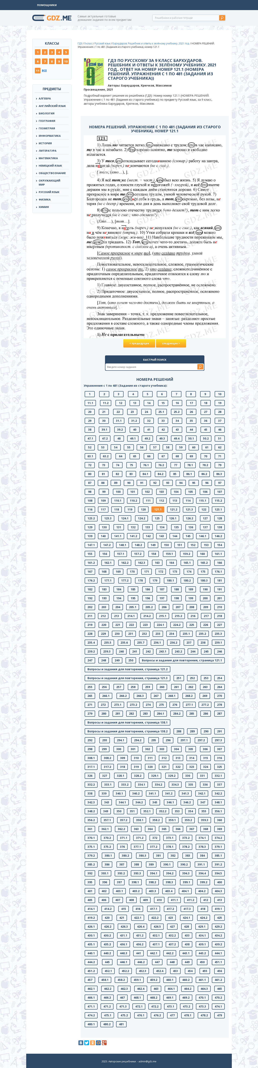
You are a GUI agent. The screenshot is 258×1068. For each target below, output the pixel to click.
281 (117, 713)
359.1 (172, 820)
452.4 (159, 971)
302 (147, 749)
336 (205, 784)
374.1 (202, 838)
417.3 (187, 909)
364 (150, 829)
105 (190, 492)
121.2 (173, 509)
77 (175, 465)
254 (219, 678)
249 (117, 660)
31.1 (119, 421)
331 (202, 776)
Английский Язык (52, 106)
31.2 (134, 421)
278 (219, 705)
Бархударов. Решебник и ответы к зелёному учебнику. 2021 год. (150, 43)
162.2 (124, 563)
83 (131, 474)
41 (148, 429)
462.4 (140, 989)
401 (89, 891)
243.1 (162, 651)
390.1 (167, 864)
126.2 (189, 518)
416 (137, 909)
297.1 (184, 740)
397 (119, 882)
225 (191, 625)
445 (107, 962)
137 (205, 527)
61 (206, 447)
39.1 (104, 429)
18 (205, 403)
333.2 (124, 784)
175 (203, 571)
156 (104, 554)
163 (157, 563)
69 (191, 456)
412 (205, 900)
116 (89, 509)
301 (133, 749)
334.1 (141, 784)
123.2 (91, 518)
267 (156, 696)
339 (104, 793)
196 (147, 598)
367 (191, 829)
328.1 (120, 776)
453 (175, 971)
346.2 (187, 802)
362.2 (121, 829)
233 (157, 634)
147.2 (106, 545)
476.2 (157, 1015)
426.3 (124, 926)
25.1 (161, 412)
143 (161, 536)
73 (103, 465)
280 (103, 713)
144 (174, 536)
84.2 (160, 474)
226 (205, 625)
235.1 (186, 634)
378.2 (185, 847)
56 (141, 447)
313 (178, 758)
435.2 (107, 944)
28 (219, 412)
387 (121, 864)
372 (154, 838)
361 (89, 829)
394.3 (185, 873)
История (45, 143)
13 (134, 403)
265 (89, 696)
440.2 (107, 953)
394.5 (218, 873)
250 (130, 660)
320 (150, 767)
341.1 (152, 793)
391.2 (218, 864)
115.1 (202, 500)
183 (104, 589)
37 (219, 421)
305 (190, 749)
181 (219, 580)
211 (89, 616)
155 (89, 554)
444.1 (218, 953)
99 (103, 492)
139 (89, 536)
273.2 (133, 705)
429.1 (201, 926)
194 (118, 598)
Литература (47, 150)
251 (178, 678)
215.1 (162, 616)
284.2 (176, 713)
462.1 (91, 989)
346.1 (170, 802)
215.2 (178, 616)
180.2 (187, 580)
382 (173, 855)
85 (174, 474)
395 (89, 882)
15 (163, 403)
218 (219, 616)
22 (118, 412)
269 (204, 696)
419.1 (218, 909)
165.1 (187, 563)
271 (89, 705)
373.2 (185, 838)
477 (172, 1015)
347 (202, 802)
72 (89, 465)
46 (219, 429)
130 (104, 527)
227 (219, 625)
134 (161, 527)
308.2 (107, 758)
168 (104, 571)
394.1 (153, 873)
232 (144, 634)
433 (187, 935)
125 (157, 518)
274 (148, 705)
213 (116, 616)
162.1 (107, 563)
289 (192, 731)
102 (147, 492)
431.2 (139, 935)
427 (172, 926)
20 (89, 412)
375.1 (91, 847)
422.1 (137, 918)
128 (219, 518)
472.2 (154, 1006)
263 (205, 687)
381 (158, 855)
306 (205, 749)
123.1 (218, 509)
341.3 (185, 793)
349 (105, 811)
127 (205, 518)
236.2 (173, 642)
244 (192, 651)
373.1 (169, 838)
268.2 (188, 696)
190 (205, 589)
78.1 (190, 465)
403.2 (135, 891)
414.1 (91, 909)
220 (103, 625)
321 (164, 767)
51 (219, 438)
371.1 (123, 838)
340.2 (135, 793)
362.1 (105, 829)
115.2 (218, 500)
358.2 (156, 820)
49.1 (133, 438)
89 (115, 483)
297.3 (218, 740)
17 (191, 403)
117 (103, 509)
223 (145, 625)
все (44, 70)
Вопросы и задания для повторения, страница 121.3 (127, 678)
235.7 (140, 642)
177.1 (107, 580)
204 (117, 607)
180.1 (170, 580)
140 (103, 536)
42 (163, 429)
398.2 (152, 882)
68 (177, 456)
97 (219, 483)
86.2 (204, 474)
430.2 (107, 935)
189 (190, 589)
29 (89, 421)
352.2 (162, 811)
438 (187, 944)
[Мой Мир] (98, 1042)
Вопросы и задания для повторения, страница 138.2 (127, 731)
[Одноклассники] (92, 1042)
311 (150, 758)
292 (89, 740)
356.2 (91, 820)
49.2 (147, 438)
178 (140, 580)
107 (219, 492)
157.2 (137, 554)
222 (131, 625)
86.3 (219, 474)
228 (89, 634)
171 (146, 571)
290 (206, 731)
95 (193, 483)
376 (122, 847)
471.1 (91, 1006)
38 (89, 429)
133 (147, 527)
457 (89, 980)
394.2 (169, 873)
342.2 (218, 793)
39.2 (120, 429)
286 (205, 713)
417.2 (170, 909)
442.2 (169, 953)
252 (192, 678)
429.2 (218, 926)
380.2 (125, 855)
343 (106, 802)
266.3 (140, 696)
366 (178, 829)
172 (160, 571)
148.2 (138, 545)
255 (89, 687)
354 (190, 811)
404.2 (201, 891)
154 (219, 545)
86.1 (189, 474)
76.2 (161, 465)
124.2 (141, 518)
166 (219, 563)
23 (132, 412)
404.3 (218, 891)
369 (219, 829)
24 (146, 412)
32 (148, 421)
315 (205, 758)
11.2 (105, 403)
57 (154, 447)
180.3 (204, 580)
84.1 (145, 474)
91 (141, 483)
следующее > (171, 343)
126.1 (172, 518)
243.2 (178, 651)
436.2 (139, 944)
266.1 (105, 696)
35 (191, 421)
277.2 (205, 705)
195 (133, 598)
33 (163, 421)
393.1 (104, 873)
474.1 (218, 1006)
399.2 (203, 882)
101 (132, 492)
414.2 (107, 909)
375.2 (107, 847)
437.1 (156, 944)
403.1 (119, 891)
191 (219, 589)
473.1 (170, 1006)
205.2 (149, 607)
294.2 (137, 740)
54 (115, 447)
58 (167, 447)
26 (191, 412)
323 (191, 767)
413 (219, 900)
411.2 (190, 900)
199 (190, 598)
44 (191, 429)
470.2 (218, 997)
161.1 (218, 554)
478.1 (187, 1015)
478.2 (204, 1015)
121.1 (157, 509)
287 (219, 713)
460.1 (169, 980)
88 (102, 483)
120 (143, 509)
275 (161, 705)
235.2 (202, 634)
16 (177, 403)
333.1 (107, 784)
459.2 (153, 980)
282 (131, 713)
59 (180, 447)
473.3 (202, 1006)
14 (148, 403)
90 (128, 483)
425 (219, 918)
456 (219, 971)
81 (103, 474)
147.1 (91, 545)
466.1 (91, 997)
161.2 (91, 563)
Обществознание (52, 173)
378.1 (169, 847)
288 (178, 731)
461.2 (218, 980)
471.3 (123, 1006)
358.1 (139, 820)
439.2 (218, 944)
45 (205, 429)
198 (176, 598)
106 (205, 492)
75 (131, 465)
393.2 (121, 873)
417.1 (153, 909)
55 (128, 447)
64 (120, 456)
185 (133, 589)
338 (89, 793)
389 (151, 864)
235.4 (91, 642)
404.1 (185, 891)
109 (103, 500)
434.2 (218, 935)
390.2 (184, 864)
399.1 (186, 882)
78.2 (205, 465)
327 (104, 776)
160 (202, 554)
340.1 (119, 793)
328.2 (137, 776)
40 (134, 429)
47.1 (90, 438)
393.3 (137, 873)
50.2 (206, 438)
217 (206, 616)
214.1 (131, 616)
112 (161, 500)
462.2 (107, 989)
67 (163, 456)
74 (117, 465)
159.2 (186, 554)
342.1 (201, 793)
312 (164, 758)
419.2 (91, 918)
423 (170, 918)
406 (103, 900)
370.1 (91, 838)
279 (89, 713)
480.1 (91, 1024)
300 (118, 749)
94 (180, 483)
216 (192, 616)
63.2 (105, 456)
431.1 (123, 935)
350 (119, 811)
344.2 (139, 802)
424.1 (186, 918)
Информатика (50, 136)
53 (102, 447)
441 (138, 953)
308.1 (91, 758)
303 (161, 749)
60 (193, 447)
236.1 (157, 642)
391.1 (201, 864)
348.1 (218, 802)
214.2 (147, 616)
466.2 (107, 997)
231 (130, 634)
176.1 (218, 571)
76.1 (146, 465)
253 (206, 678)
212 (103, 616)
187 (161, 589)
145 (188, 536)
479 (219, 1015)
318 (122, 767)
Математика (48, 158)
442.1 (153, 953)
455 (204, 971)
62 (219, 447)
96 (206, 483)
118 (116, 509)
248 (103, 660)
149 (153, 545)
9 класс (88, 43)
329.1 (154, 776)
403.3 (152, 891)
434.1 (202, 935)
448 (172, 962)
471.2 (107, 1006)
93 (167, 483)
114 (188, 500)
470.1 (202, 997)
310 (136, 758)
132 (133, 527)
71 (219, 456)
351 (132, 811)
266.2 (123, 696)
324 (205, 767)
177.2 (124, 580)
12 (120, 403)
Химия (44, 207)
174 (188, 571)
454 (190, 971)
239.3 (106, 651)
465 (219, 989)
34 (177, 421)
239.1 (218, 642)
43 (177, 429)
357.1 (107, 820)
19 (219, 403)
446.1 (123, 962)
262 (190, 687)
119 (129, 509)
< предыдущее (139, 343)
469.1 (169, 997)
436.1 (123, 944)
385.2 (91, 864)
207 (178, 607)
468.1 (137, 997)
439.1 (202, 944)
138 (219, 527)
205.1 (132, 607)
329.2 (171, 776)
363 (136, 829)
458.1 (104, 980)
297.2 (201, 740)
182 (89, 589)
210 (219, 607)
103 (161, 492)
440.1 (91, 953)
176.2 (91, 580)
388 (136, 864)
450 (202, 962)
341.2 (168, 793)
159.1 (169, 554)
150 (166, 545)
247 (89, 660)
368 (205, 829)
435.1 (91, 944)
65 (134, 456)
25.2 (176, 412)
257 (118, 687)
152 (192, 545)
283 (145, 713)
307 (219, 749)
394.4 (202, 873)
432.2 (172, 935)
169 (118, 571)
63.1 (90, 456)
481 (121, 1024)
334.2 (158, 784)
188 (176, 589)
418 (202, 909)
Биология (46, 113)
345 (154, 802)
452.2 (125, 971)
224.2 (176, 625)
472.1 (139, 1006)
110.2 (133, 500)
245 (206, 651)
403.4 (168, 891)
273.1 (117, 705)
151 (179, 545)
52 (89, 447)
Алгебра (45, 98)
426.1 (91, 926)
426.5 (157, 926)
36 (205, 421)
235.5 (107, 642)
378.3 (202, 847)
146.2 (218, 536)
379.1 (218, 847)
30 (103, 421)
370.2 (107, 838)
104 (176, 492)
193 (104, 598)
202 (89, 607)
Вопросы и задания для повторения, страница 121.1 (182, 660)
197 (161, 598)
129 (89, 527)
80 (89, 474)
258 (133, 687)
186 (147, 589)
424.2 (203, 918)
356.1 (218, 811)
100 (118, 492)
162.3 (141, 563)
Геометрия (47, 128)
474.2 (91, 1015)
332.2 (91, 784)
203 (103, 607)
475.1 (107, 1015)
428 (186, 926)
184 (118, 589)
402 (104, 891)
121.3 (189, 509)
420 (107, 918)
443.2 (202, 953)
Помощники (47, 5)
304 (176, 749)
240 (121, 651)
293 (104, 740)
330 (187, 776)
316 (219, 758)
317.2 (107, 767)
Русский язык (49, 192)
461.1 (202, 980)
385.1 (218, 855)
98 (89, 492)
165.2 (204, 563)
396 (104, 882)
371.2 (139, 838)
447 (157, 962)
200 (205, 598)
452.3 (142, 971)
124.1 (124, 518)
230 (117, 634)
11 (38, 71)
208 (191, 607)
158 (153, 554)
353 (177, 811)
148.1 (122, 545)
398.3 (169, 882)
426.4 (140, 926)
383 (187, 855)
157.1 (120, 554)
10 (66, 61)
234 (171, 634)
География (47, 121)
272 (103, 705)
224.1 (160, 625)
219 (89, 625)
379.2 (91, 855)
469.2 (185, 997)
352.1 (147, 811)
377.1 (137, 847)
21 (103, 412)
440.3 (123, 953)
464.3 (204, 989)
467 (122, 997)
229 (103, 634)
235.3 (218, 634)
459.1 (137, 980)
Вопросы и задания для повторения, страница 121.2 (127, 669)
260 (161, 687)
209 (205, 607)
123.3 (107, 518)
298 (89, 749)
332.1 (218, 776)
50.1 (191, 438)
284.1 (160, 713)
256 (104, 687)
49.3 (162, 438)
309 (122, 758)
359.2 (188, 820)
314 (191, 758)
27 (205, 412)
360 (219, 820)
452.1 (108, 971)
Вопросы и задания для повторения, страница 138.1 (127, 722)
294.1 (120, 740)
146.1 (202, 536)
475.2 (124, 1015)
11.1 (90, 403)
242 (148, 651)
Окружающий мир (49, 182)
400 (219, 882)
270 (219, 696)
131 (118, 527)
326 (89, 776)
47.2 (105, 438)
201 (219, 598)
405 (89, 900)
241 (134, 651)
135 (176, 527)
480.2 (106, 1024)
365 (164, 829)
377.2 (153, 847)
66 (148, 456)
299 (104, 749)
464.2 (187, 989)
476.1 (140, 1015)
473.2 (186, 1006)
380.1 (108, 855)
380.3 (142, 855)
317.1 (91, 767)
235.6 (124, 642)
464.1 (171, 989)
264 (219, 687)
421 (121, 918)
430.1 (91, 935)
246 (219, 651)
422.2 (154, 918)
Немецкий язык (50, 165)
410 (159, 900)
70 (205, 456)
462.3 (124, 989)
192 (89, 598)
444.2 (91, 962)
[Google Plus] (104, 1042)
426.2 (107, 926)
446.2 (141, 962)
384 (202, 855)
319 (136, 767)
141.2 (133, 536)
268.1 (171, 696)
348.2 (91, 811)
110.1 (117, 500)
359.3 (204, 820)
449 (187, 962)
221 (117, 625)
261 (176, 687)
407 (117, 900)
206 (164, 607)
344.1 (122, 802)
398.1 (135, 882)
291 (219, 731)
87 (89, 483)
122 (203, 509)
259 (147, 687)
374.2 (218, 838)
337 (219, 784)
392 (89, 873)
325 (219, 767)
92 (154, 483)
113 (174, 500)
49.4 (176, 438)
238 (203, 642)
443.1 (185, 953)
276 (174, 705)
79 (219, 465)
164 (171, 563)
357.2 (123, 820)
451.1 (218, 962)
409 (145, 900)
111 (148, 500)
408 (131, 900)
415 (123, 909)
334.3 (175, 784)
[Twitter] (86, 1042)
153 (206, 545)
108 (89, 500)
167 (89, 571)
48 (119, 438)
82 (117, 474)
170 (132, 571)
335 (190, 784)
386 (107, 864)
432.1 (156, 935)
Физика (45, 199)
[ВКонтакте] (80, 1042)
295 (153, 740)
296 (168, 740)
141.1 (117, 536)
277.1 (189, 705)
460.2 (185, 980)
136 (190, 527)
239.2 (91, 651)
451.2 (91, 971)
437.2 (172, 944)
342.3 (91, 802)
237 (188, 642)
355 (203, 811)
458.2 (121, 980)
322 (178, 767)
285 (191, 713)
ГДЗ (80, 43)
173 (174, 571)
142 (148, 536)
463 (156, 989)
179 (154, 580)
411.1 (174, 900)
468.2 (153, 997)
